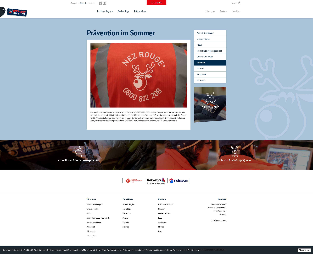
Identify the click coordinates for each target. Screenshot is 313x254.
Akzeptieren (304, 250)
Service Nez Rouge (205, 56)
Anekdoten (162, 222)
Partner (224, 11)
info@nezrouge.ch (219, 220)
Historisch (201, 80)
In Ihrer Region (105, 11)
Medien (236, 11)
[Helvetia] (156, 181)
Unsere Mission (203, 39)
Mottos (161, 227)
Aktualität (201, 62)
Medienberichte (164, 213)
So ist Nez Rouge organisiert (209, 50)
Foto (160, 231)
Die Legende (91, 236)
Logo (160, 218)
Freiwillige (123, 11)
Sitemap (126, 227)
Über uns (210, 11)
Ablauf (199, 44)
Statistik (161, 209)
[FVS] (133, 181)
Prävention (140, 11)
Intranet (233, 3)
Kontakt (200, 68)
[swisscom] (178, 181)
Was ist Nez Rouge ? (205, 33)
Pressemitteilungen (165, 204)
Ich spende (201, 74)
